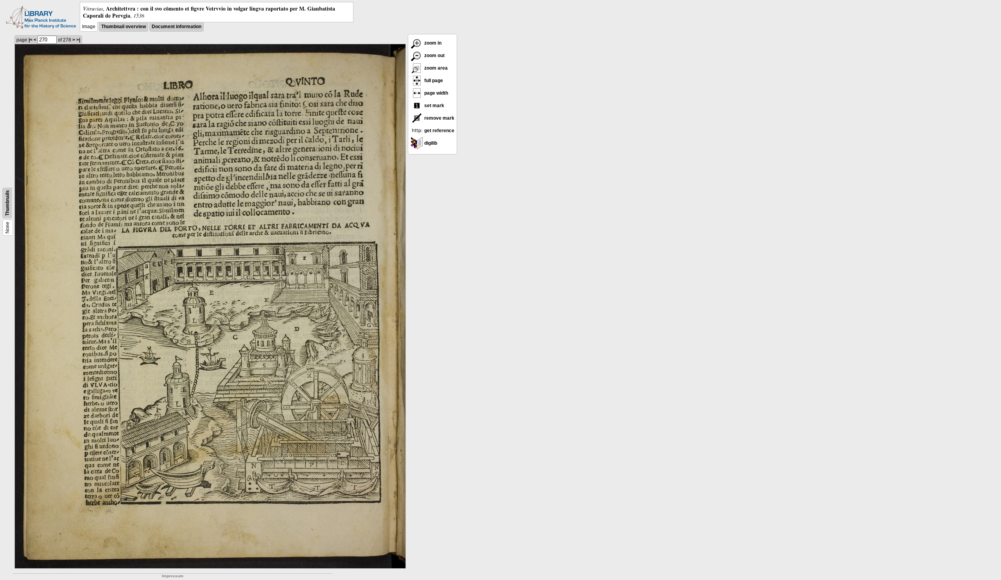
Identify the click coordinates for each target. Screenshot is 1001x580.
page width (435, 93)
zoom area (435, 68)
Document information (176, 26)
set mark (433, 105)
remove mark (438, 118)
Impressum (172, 576)
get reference (438, 130)
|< (30, 40)
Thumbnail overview (123, 26)
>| (78, 40)
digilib (430, 143)
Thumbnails (7, 203)
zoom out (434, 55)
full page (433, 80)
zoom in (432, 43)
